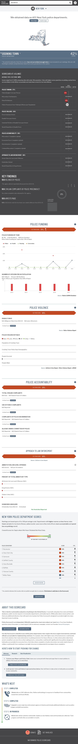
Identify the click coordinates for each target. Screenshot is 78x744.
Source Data (24, 629)
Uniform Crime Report (52, 368)
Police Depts (34, 20)
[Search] (70, 3)
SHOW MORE (39, 583)
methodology (9, 629)
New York (38, 8)
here (57, 622)
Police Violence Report (69, 330)
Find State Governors (18, 664)
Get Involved (48, 732)
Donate (33, 732)
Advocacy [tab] (6, 653)
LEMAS (74, 368)
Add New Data (39, 596)
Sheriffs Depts (43, 20)
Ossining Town (10, 53)
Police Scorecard (4, 2)
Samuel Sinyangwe (63, 624)
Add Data (13, 325)
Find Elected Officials (16, 675)
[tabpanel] (39, 667)
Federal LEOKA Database (69, 295)
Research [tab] (14, 653)
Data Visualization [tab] (25, 653)
